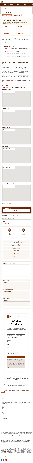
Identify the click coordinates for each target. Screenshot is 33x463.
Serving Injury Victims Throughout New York (9, 224)
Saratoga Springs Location (8, 183)
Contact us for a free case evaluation (9, 80)
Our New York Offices (6, 223)
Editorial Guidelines (8, 390)
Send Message (15, 356)
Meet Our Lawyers (7, 266)
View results (6, 33)
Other (9, 344)
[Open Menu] (29, 1)
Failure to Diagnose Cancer (7, 293)
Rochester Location (7, 165)
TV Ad (9, 341)
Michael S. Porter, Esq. (8, 215)
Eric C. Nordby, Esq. (15, 215)
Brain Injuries (5, 282)
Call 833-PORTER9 (17, 15)
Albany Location (6, 108)
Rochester (7, 53)
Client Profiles (6, 273)
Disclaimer (17, 390)
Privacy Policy (18, 366)
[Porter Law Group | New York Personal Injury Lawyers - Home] (2, 2)
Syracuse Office (4, 399)
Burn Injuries (5, 284)
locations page (21, 402)
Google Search (10, 338)
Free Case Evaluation (7, 15)
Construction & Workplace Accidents (8, 289)
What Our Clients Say (7, 271)
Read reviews (20, 33)
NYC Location (5, 146)
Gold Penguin (7, 456)
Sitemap (27, 390)
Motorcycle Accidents (6, 298)
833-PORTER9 (16, 210)
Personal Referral (11, 343)
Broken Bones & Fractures (7, 291)
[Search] (31, 1)
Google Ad (9, 340)
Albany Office (4, 405)
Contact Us (6, 392)
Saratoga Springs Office (5, 425)
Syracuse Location (6, 89)
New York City (7, 56)
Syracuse (6, 48)
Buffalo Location (6, 127)
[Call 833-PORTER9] (26, 1)
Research (13, 390)
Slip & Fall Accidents (6, 302)
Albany (6, 54)
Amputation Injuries (6, 280)
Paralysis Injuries (5, 300)
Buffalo (6, 51)
